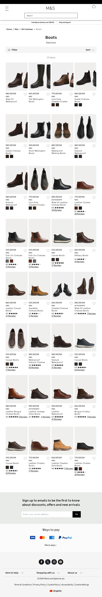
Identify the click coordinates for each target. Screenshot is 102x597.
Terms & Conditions (23, 584)
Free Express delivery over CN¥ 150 (42, 22)
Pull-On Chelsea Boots (14, 256)
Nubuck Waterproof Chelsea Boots (82, 153)
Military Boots (81, 255)
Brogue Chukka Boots (82, 412)
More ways (50, 545)
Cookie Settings (82, 584)
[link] (51, 591)
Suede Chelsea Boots (82, 100)
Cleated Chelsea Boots (60, 309)
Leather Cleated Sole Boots (60, 464)
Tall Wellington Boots (36, 100)
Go (76, 514)
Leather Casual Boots (13, 309)
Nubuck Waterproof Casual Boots (58, 362)
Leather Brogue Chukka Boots (13, 412)
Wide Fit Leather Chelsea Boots (60, 203)
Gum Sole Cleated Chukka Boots (59, 101)
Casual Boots (58, 255)
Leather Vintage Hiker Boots (37, 412)
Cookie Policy (54, 584)
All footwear (27, 29)
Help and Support (65, 22)
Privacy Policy (39, 584)
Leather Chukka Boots (82, 203)
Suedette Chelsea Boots (36, 309)
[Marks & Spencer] (50, 9)
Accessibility (67, 584)
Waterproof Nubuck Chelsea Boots (37, 362)
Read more (51, 42)
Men (17, 29)
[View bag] (94, 7)
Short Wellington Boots (37, 152)
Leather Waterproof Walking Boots (59, 414)
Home (9, 29)
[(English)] (51, 593)
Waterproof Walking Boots (59, 152)
